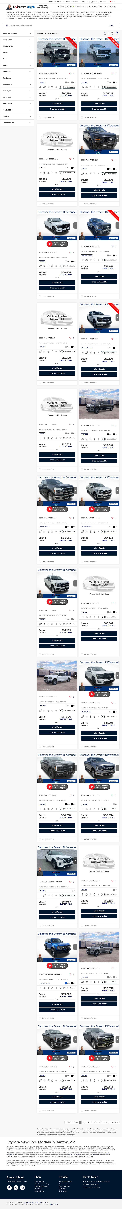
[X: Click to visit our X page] (16, 1187)
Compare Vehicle (48, 117)
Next (96, 1122)
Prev (75, 1122)
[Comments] (60, 87)
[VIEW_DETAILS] (57, 139)
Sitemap (27, 1202)
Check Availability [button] (57, 109)
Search (111, 25)
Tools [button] (105, 6)
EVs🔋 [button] (72, 6)
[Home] (58, 7)
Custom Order (39, 1191)
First (68, 1122)
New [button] (62, 6)
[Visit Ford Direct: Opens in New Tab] (54, 1204)
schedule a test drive (74, 1154)
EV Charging (63, 1191)
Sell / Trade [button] (87, 6)
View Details (57, 104)
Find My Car (38, 1188)
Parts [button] (100, 6)
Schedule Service (65, 1184)
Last (104, 1122)
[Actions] (73, 73)
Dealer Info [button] (112, 6)
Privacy (32, 1202)
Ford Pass (62, 1188)
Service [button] (94, 6)
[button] (75, 52)
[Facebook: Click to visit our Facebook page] (9, 1187)
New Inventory (39, 1181)
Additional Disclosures (41, 1202)
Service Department (65, 1181)
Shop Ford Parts (64, 1186)
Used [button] (67, 6)
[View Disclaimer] (56, 87)
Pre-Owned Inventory (42, 1184)
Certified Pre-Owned (41, 1186)
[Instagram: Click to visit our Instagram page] (22, 1187)
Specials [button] (78, 6)
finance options (96, 1154)
